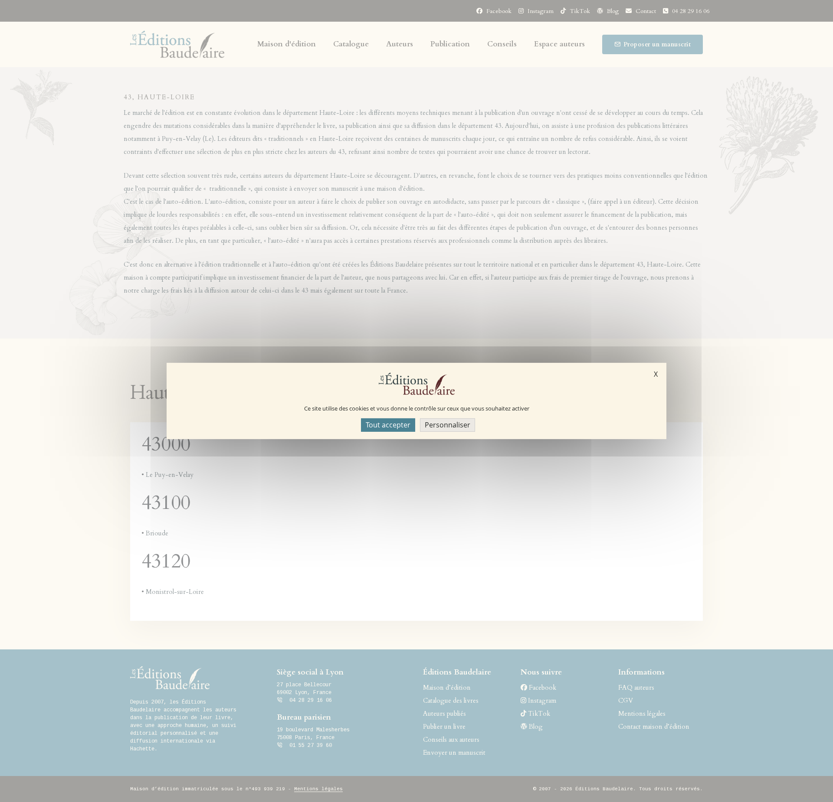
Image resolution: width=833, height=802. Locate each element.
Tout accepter (388, 425)
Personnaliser (447, 425)
